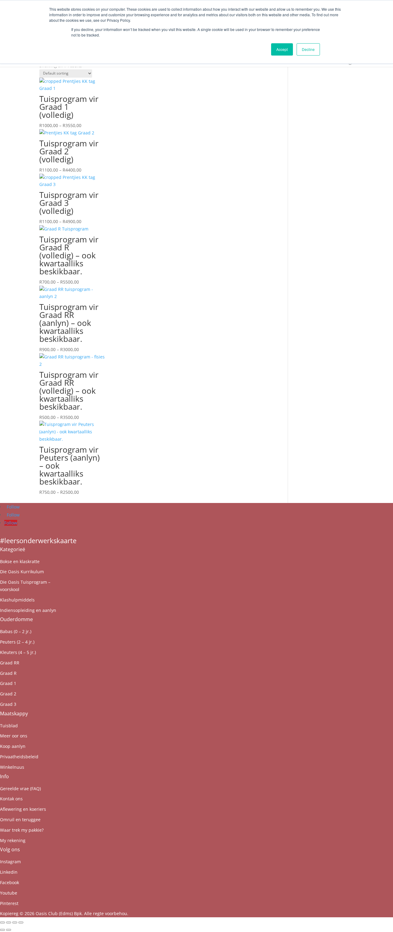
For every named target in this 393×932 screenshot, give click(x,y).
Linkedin (9, 872)
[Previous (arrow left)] (2, 930)
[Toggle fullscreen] (8, 922)
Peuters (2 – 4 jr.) (17, 642)
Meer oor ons (13, 736)
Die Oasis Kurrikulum (22, 571)
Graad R (8, 673)
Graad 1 (8, 683)
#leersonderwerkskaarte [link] (38, 540)
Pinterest (9, 903)
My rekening (12, 840)
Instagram (10, 861)
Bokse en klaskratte (20, 561)
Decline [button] (308, 49)
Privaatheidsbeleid (19, 757)
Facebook (9, 882)
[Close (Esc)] (20, 922)
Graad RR (9, 663)
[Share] (14, 922)
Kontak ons (11, 799)
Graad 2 (8, 694)
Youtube (8, 893)
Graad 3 (8, 704)
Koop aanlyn (12, 746)
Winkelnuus (12, 767)
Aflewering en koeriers (23, 809)
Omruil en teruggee (20, 819)
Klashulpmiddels (17, 600)
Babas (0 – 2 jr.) (15, 631)
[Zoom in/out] (2, 922)
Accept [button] (282, 49)
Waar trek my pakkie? (22, 830)
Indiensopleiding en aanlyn (28, 610)
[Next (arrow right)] (8, 930)
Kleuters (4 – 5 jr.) (18, 652)
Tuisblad (9, 726)
